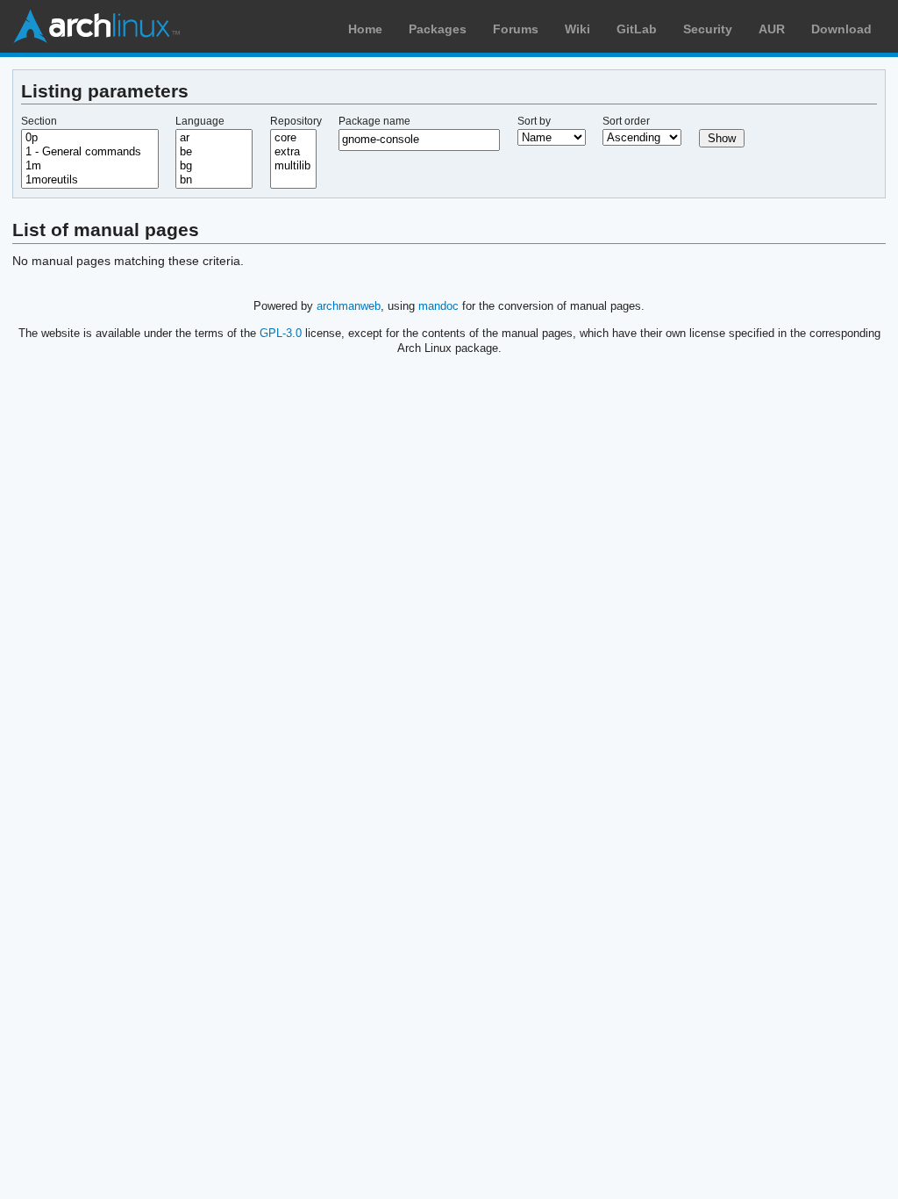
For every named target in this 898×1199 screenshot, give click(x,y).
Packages (438, 29)
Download (841, 29)
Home (365, 29)
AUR (772, 29)
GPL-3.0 (281, 333)
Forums (515, 29)
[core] (294, 138)
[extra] (294, 152)
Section (39, 121)
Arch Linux (96, 26)
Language (199, 121)
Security (707, 29)
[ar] (214, 138)
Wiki (577, 29)
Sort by (534, 121)
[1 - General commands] (90, 152)
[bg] (214, 166)
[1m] (90, 166)
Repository (296, 121)
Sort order (626, 121)
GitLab (636, 29)
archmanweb (349, 305)
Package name (374, 121)
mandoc (438, 305)
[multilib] (294, 166)
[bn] (214, 180)
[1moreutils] (90, 180)
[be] (214, 152)
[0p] (90, 138)
